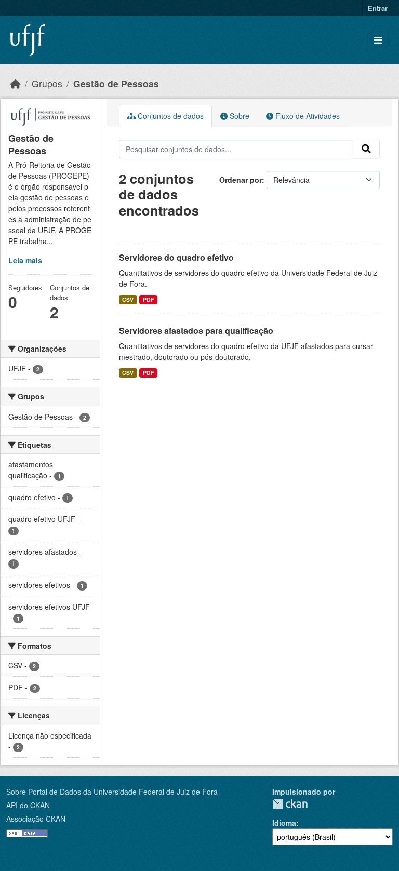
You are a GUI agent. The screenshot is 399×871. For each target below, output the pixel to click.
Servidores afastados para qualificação (196, 331)
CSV (128, 299)
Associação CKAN (35, 818)
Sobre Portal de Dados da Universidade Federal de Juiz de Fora (112, 791)
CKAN (290, 803)
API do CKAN (28, 805)
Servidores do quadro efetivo (176, 257)
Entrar (378, 8)
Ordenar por (240, 180)
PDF (148, 299)
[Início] (15, 83)
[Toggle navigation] (378, 40)
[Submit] (366, 149)
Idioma (284, 823)
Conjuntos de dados (170, 116)
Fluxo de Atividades (306, 116)
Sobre (238, 116)
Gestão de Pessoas (116, 83)
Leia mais (25, 260)
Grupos (47, 83)
